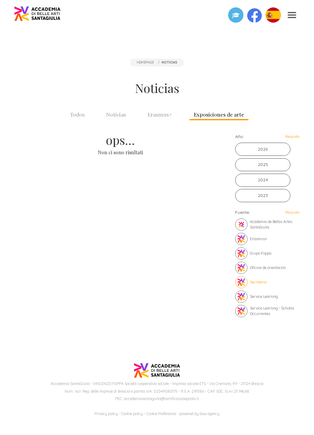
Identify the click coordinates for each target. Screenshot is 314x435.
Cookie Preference (161, 413)
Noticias (116, 114)
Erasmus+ (159, 114)
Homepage (145, 62)
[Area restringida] (235, 15)
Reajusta (292, 136)
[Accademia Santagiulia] (37, 14)
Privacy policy (106, 413)
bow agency (210, 413)
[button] (254, 15)
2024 (263, 180)
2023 (263, 195)
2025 (263, 164)
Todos (77, 114)
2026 (263, 149)
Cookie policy (132, 413)
